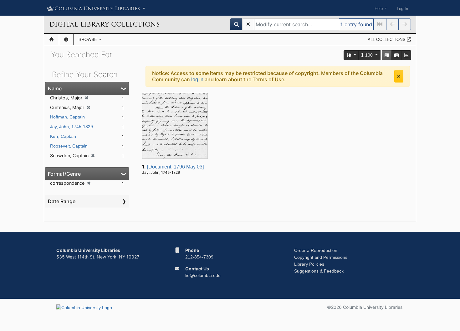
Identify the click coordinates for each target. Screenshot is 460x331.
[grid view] (387, 55)
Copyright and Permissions (320, 257)
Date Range (61, 201)
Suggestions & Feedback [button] (319, 270)
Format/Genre (64, 174)
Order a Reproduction (315, 250)
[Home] (51, 39)
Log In (402, 8)
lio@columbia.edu (203, 275)
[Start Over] (248, 24)
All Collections (387, 39)
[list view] (396, 55)
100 (369, 55)
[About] (66, 39)
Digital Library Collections (104, 24)
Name (55, 88)
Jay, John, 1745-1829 (71, 126)
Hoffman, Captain (67, 116)
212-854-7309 (199, 256)
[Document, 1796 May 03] (175, 166)
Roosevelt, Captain (69, 145)
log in (197, 79)
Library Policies (309, 264)
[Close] (398, 76)
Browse (88, 39)
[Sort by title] (351, 55)
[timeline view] (406, 55)
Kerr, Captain (63, 136)
